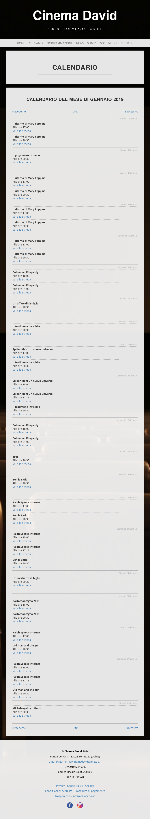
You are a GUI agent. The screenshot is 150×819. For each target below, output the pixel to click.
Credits (89, 785)
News (80, 43)
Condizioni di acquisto (58, 791)
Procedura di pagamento (90, 791)
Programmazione (59, 43)
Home (21, 43)
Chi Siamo (36, 43)
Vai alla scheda (22, 131)
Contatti (127, 43)
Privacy (60, 785)
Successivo (131, 111)
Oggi (75, 111)
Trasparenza (62, 796)
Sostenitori (108, 43)
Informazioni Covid (83, 796)
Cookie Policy (75, 785)
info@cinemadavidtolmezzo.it (83, 761)
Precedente (19, 111)
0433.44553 (56, 761)
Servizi (92, 43)
